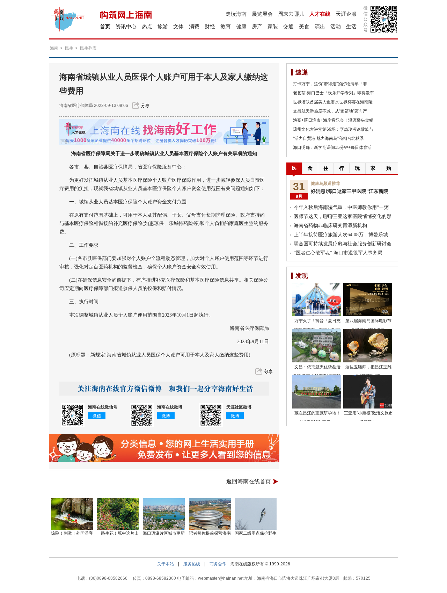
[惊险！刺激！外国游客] (72, 514)
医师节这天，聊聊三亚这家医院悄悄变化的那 (342, 216)
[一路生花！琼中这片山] (118, 514)
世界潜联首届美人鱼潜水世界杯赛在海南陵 (333, 102)
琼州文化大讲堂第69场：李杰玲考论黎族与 (333, 129)
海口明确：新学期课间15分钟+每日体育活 (332, 147)
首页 (105, 26)
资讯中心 (126, 26)
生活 (351, 26)
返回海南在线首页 (248, 481)
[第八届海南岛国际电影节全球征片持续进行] (367, 299)
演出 (320, 26)
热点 (147, 26)
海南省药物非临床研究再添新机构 (330, 225)
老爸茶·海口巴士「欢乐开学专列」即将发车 (333, 93)
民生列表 (88, 48)
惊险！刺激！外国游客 (72, 533)
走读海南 (236, 14)
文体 (178, 26)
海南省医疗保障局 (76, 105)
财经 (210, 26)
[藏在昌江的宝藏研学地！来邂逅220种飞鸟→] (316, 391)
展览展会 (262, 14)
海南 (54, 48)
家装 (273, 26)
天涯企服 (346, 14)
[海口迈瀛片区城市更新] (164, 514)
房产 (257, 26)
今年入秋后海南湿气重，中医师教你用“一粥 (341, 207)
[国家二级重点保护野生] (256, 514)
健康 (241, 26)
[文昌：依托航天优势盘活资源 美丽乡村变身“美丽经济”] (316, 345)
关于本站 (165, 564)
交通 (288, 26)
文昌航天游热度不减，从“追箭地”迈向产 (330, 111)
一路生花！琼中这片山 (118, 533)
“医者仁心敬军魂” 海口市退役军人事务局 (338, 252)
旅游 (162, 26)
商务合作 (218, 564)
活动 (335, 26)
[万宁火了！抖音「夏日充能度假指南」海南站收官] (316, 299)
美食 (304, 26)
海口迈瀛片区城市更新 (164, 533)
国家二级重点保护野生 (256, 533)
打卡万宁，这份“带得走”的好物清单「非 (330, 83)
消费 (194, 26)
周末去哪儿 (291, 14)
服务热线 (191, 564)
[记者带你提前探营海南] (210, 514)
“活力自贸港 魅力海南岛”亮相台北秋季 (328, 138)
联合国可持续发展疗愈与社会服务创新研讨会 (342, 243)
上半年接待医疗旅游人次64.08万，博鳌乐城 (341, 234)
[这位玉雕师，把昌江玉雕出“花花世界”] (367, 345)
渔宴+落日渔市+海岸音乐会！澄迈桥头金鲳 (333, 120)
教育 (225, 26)
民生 (69, 48)
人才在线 (319, 14)
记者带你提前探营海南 (210, 533)
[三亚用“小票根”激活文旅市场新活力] (367, 391)
